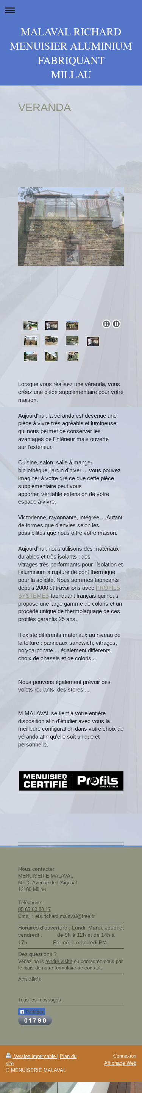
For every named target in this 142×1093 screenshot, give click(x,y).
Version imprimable (34, 1056)
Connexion (124, 1056)
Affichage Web (120, 1063)
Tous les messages (39, 1000)
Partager (34, 1012)
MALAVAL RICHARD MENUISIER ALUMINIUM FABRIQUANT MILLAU (71, 52)
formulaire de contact (78, 968)
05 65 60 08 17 (34, 909)
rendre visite (58, 961)
